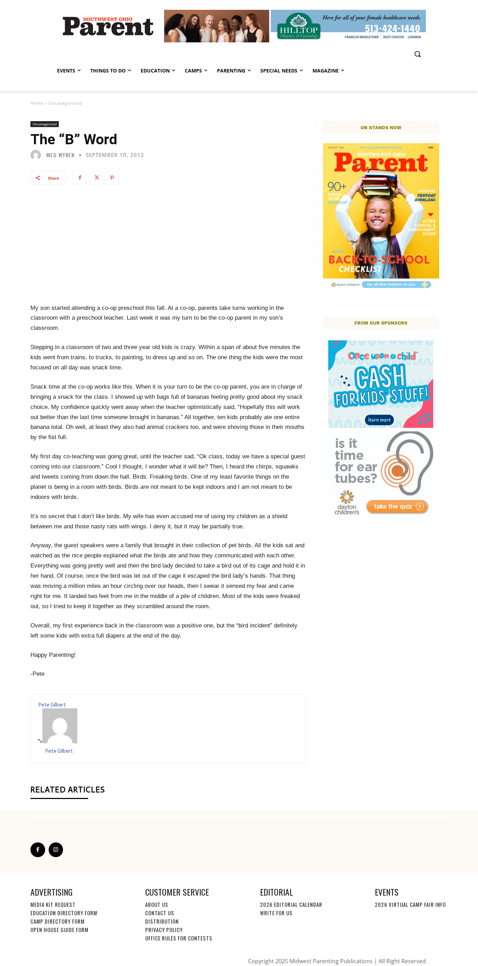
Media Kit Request (53, 904)
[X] (96, 178)
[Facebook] (80, 178)
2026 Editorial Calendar (291, 904)
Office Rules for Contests (178, 938)
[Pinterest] (112, 178)
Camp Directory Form (57, 921)
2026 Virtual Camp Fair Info (410, 904)
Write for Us (276, 913)
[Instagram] (56, 849)
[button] (417, 54)
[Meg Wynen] (37, 155)
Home (37, 103)
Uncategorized (65, 103)
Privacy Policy (164, 929)
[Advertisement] (168, 240)
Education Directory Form (63, 913)
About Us (156, 904)
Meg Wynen (60, 155)
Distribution (162, 921)
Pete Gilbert (52, 705)
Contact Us (159, 913)
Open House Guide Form (59, 929)
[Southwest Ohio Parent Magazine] (108, 26)
